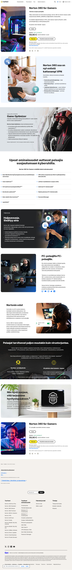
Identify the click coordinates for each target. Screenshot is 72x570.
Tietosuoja (38, 564)
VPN (1, 474)
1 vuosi (32, 28)
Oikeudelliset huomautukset (28, 564)
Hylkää (27, 566)
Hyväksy (22, 566)
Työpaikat (20, 564)
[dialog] (16, 566)
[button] (18, 175)
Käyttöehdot (49, 564)
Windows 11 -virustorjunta (24, 514)
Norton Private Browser (11, 537)
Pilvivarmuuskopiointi (26, 522)
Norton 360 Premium (10, 510)
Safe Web (23, 525)
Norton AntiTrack (9, 518)
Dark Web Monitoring (26, 532)
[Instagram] (48, 291)
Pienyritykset (29, 1)
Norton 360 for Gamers (11, 513)
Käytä (41, 492)
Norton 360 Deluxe (10, 508)
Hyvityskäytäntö (52, 377)
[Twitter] (51, 291)
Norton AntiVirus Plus (10, 503)
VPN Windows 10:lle (26, 529)
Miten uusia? (39, 506)
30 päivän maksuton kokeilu (46, 38)
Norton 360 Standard (10, 506)
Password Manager (26, 534)
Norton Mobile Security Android (11, 523)
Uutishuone (14, 564)
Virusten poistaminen (26, 518)
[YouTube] (45, 291)
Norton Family (8, 520)
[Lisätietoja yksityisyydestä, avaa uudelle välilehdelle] (19, 566)
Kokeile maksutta (56, 506)
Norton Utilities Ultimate (11, 530)
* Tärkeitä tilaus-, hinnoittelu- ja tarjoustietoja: (13, 480)
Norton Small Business (10, 535)
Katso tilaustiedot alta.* (33, 45)
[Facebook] (54, 291)
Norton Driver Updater (11, 532)
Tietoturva (43, 564)
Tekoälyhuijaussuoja (26, 508)
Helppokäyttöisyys (57, 564)
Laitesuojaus (3, 472)
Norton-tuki (39, 503)
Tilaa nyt (33, 38)
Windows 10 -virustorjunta (24, 511)
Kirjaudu (54, 508)
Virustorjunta (24, 505)
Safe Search (24, 527)
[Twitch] (42, 291)
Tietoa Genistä (8, 564)
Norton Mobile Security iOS (11, 527)
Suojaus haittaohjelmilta (27, 520)
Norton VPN (8, 515)
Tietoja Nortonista (57, 503)
